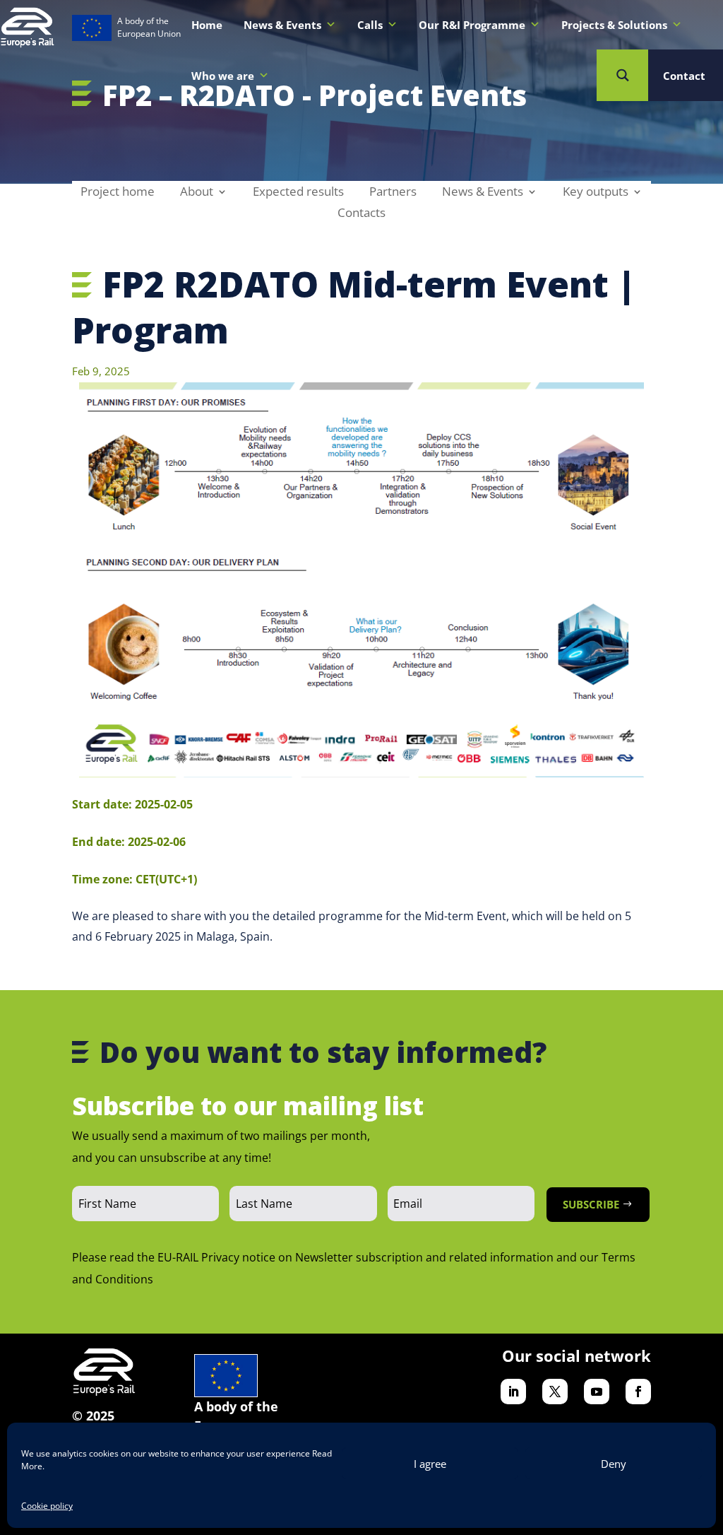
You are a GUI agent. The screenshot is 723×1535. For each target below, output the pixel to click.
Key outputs (595, 193)
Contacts (361, 214)
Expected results (298, 193)
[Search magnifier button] (622, 75)
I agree (430, 1464)
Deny (613, 1464)
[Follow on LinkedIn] (513, 1391)
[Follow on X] (555, 1391)
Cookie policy (47, 1506)
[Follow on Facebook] (638, 1391)
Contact (684, 76)
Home (206, 25)
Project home (117, 193)
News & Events (482, 193)
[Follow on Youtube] (596, 1391)
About (196, 193)
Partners (393, 193)
